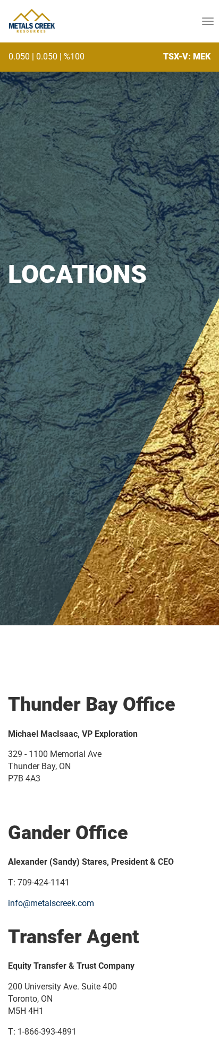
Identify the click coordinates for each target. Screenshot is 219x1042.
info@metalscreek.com (51, 903)
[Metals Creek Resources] (31, 21)
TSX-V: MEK (186, 56)
